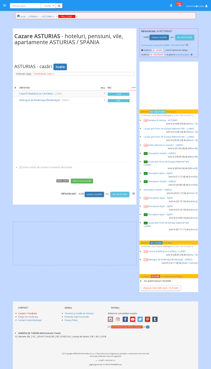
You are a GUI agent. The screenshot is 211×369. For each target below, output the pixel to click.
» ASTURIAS (46, 16)
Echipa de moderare (28, 316)
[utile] (171, 5)
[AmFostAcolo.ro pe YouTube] (133, 318)
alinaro (193, 201)
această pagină (182, 54)
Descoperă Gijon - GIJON (160, 173)
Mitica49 (193, 148)
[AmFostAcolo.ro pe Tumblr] (155, 318)
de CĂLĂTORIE (119, 194)
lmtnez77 (192, 193)
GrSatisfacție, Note (43, 73)
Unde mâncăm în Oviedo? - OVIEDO (165, 145)
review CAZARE (94, 194)
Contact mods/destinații (30, 320)
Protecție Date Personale (77, 316)
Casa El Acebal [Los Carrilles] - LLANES (167, 251)
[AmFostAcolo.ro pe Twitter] (140, 318)
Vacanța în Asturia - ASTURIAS (163, 120)
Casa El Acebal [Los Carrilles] (35, 93)
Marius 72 (192, 123)
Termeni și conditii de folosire (79, 313)
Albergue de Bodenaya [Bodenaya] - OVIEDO (170, 259)
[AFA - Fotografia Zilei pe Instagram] (118, 318)
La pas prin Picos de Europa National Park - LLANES (169, 128)
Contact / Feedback (27, 313)
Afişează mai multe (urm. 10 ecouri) (161, 287)
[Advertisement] (74, 132)
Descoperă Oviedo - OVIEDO (162, 153)
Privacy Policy (71, 320)
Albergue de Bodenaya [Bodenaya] (39, 100)
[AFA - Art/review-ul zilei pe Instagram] (111, 318)
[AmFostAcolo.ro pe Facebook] (126, 318)
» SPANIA (32, 16)
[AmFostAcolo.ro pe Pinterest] (148, 318)
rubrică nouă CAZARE (82, 181)
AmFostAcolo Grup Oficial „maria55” (127, 327)
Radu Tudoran (190, 262)
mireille (193, 176)
